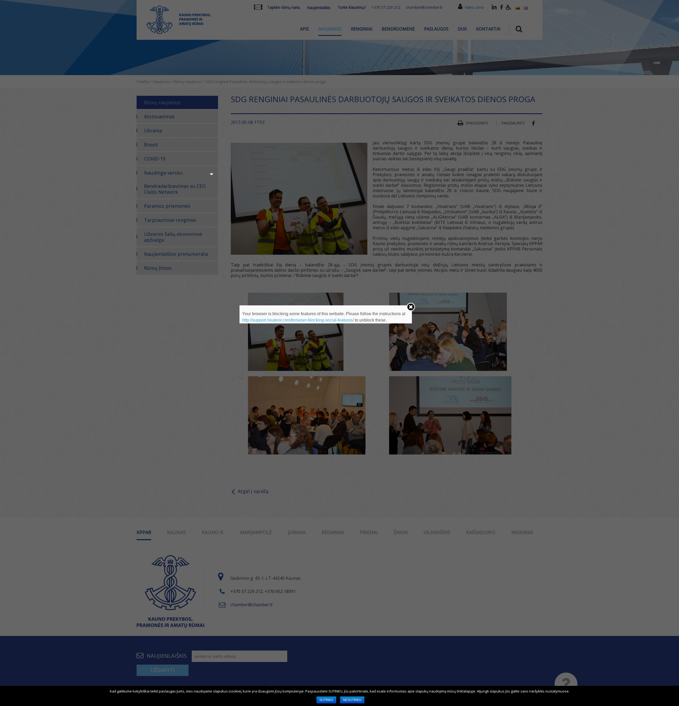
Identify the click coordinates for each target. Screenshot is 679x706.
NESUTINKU (352, 700)
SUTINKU (326, 700)
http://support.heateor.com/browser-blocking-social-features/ (298, 320)
